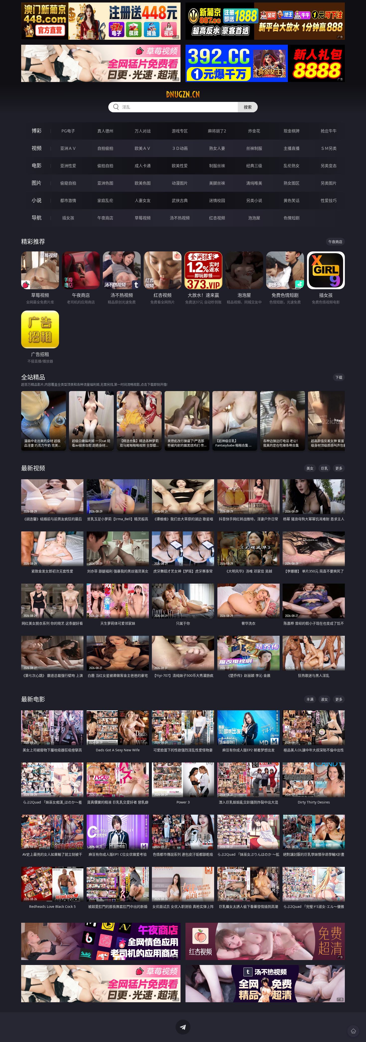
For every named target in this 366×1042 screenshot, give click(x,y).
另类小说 (254, 200)
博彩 (37, 130)
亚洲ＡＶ (68, 148)
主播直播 (292, 148)
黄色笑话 (292, 200)
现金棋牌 (292, 131)
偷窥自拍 (68, 183)
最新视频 (33, 468)
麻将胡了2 (217, 131)
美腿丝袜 (217, 183)
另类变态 (329, 165)
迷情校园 (217, 200)
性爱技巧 (329, 200)
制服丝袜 (217, 165)
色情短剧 (292, 218)
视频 (37, 148)
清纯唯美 (254, 183)
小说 (37, 200)
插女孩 (68, 218)
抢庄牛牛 (329, 131)
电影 (37, 165)
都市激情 (68, 200)
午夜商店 (105, 218)
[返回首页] (353, 1031)
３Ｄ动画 (180, 148)
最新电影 (33, 699)
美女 (309, 468)
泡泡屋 (254, 218)
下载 (338, 377)
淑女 (324, 699)
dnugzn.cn (183, 94)
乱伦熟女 (292, 165)
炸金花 (254, 131)
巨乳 (324, 468)
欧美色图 (143, 183)
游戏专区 (180, 131)
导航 (37, 217)
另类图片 (329, 183)
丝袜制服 (254, 148)
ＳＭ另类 (329, 148)
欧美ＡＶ (143, 148)
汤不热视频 (180, 218)
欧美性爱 (180, 165)
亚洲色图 (105, 183)
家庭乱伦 (105, 200)
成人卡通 (143, 165)
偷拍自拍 (105, 165)
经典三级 (254, 165)
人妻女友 (143, 200)
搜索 (248, 107)
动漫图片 (180, 183)
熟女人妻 (217, 148)
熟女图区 (292, 183)
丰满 (309, 699)
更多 (338, 468)
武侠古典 (180, 200)
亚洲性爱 (68, 165)
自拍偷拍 (105, 148)
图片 (37, 183)
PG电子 (68, 131)
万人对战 (143, 131)
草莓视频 (143, 218)
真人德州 (105, 131)
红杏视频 (217, 218)
